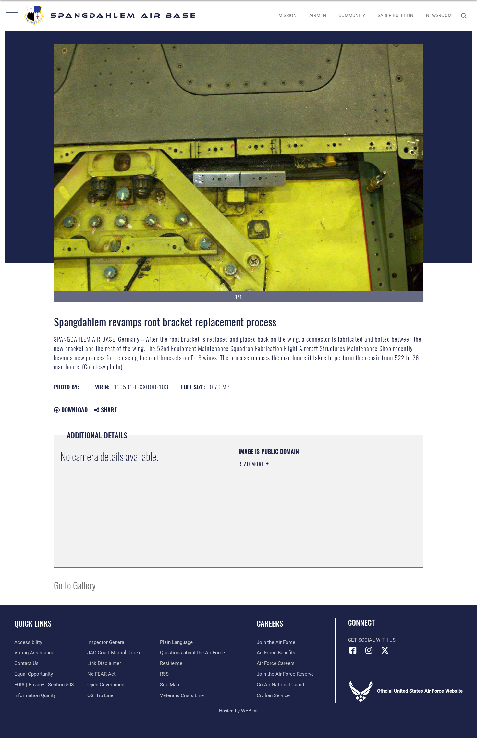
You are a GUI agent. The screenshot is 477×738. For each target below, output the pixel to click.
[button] (10, 15)
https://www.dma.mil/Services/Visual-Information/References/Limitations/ (314, 514)
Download (74, 409)
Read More (252, 464)
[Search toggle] (465, 15)
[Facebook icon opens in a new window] (353, 650)
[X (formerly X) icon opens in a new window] (385, 650)
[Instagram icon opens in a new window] (369, 650)
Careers (270, 623)
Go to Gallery (75, 585)
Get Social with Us (372, 640)
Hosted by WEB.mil (238, 710)
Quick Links (32, 623)
